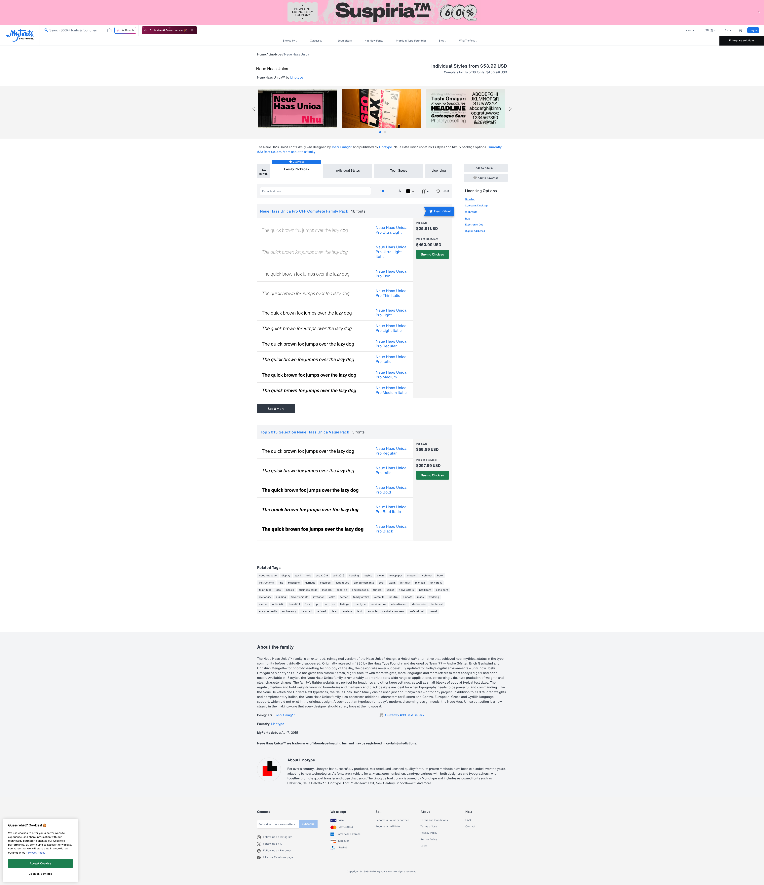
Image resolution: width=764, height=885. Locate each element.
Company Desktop (476, 205)
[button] (759, 12)
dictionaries (419, 604)
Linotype (275, 54)
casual (433, 611)
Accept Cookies (40, 863)
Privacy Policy (428, 832)
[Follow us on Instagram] (260, 837)
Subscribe (308, 824)
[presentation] (253, 109)
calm (332, 597)
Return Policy (428, 839)
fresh (308, 604)
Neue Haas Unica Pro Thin (391, 273)
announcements (364, 582)
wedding (434, 597)
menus (263, 604)
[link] (45, 30)
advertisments (299, 597)
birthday (405, 582)
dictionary (265, 597)
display (286, 575)
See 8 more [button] (276, 408)
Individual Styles (347, 170)
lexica (390, 590)
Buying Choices (432, 254)
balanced (306, 611)
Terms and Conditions (434, 820)
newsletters (406, 590)
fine (281, 582)
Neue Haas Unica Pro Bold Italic (391, 509)
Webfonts (471, 212)
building (281, 597)
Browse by (289, 40)
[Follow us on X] (260, 844)
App (467, 218)
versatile (379, 597)
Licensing (439, 170)
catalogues (342, 582)
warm (392, 582)
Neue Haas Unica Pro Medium (391, 374)
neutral (393, 597)
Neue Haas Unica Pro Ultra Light (391, 230)
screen (344, 597)
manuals (420, 582)
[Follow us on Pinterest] (260, 851)
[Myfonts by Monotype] (20, 35)
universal (436, 582)
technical (437, 604)
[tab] (380, 132)
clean (380, 575)
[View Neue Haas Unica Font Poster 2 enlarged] (381, 108)
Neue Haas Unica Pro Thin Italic (391, 293)
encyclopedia (360, 590)
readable (372, 611)
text (359, 611)
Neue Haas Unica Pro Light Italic (391, 328)
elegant (412, 575)
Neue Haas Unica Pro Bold (391, 490)
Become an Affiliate (387, 826)
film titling (265, 590)
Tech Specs (398, 170)
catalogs (325, 582)
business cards (308, 590)
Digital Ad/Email (475, 231)
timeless (347, 611)
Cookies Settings (40, 874)
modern (327, 590)
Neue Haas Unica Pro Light (391, 312)
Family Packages (296, 169)
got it (298, 575)
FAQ (468, 820)
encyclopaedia (268, 611)
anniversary (289, 611)
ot (326, 604)
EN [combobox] (727, 30)
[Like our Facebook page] (260, 857)
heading (354, 575)
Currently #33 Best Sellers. (405, 715)
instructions (266, 582)
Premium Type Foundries (411, 41)
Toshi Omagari (342, 147)
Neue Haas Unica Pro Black (391, 529)
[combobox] (89, 30)
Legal (423, 845)
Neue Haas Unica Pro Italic (391, 359)
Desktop (470, 199)
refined (321, 611)
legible (368, 575)
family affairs (361, 597)
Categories (316, 40)
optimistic (278, 604)
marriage (310, 582)
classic (290, 590)
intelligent (425, 590)
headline (341, 590)
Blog (441, 40)
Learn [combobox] (688, 30)
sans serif (442, 590)
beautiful (294, 604)
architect (426, 575)
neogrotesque (268, 575)
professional (416, 611)
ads (278, 590)
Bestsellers (344, 41)
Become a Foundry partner (392, 820)
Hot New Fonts (373, 41)
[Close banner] (192, 30)
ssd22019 (322, 575)
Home (261, 54)
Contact (470, 826)
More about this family (299, 151)
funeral (377, 590)
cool (381, 582)
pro (318, 604)
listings (344, 604)
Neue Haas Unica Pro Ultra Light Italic (391, 251)
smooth (407, 597)
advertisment (399, 604)
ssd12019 (338, 575)
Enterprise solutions (741, 40)
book (440, 575)
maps (420, 597)
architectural (378, 604)
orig (308, 575)
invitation (319, 597)
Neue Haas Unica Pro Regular (391, 343)
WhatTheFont (467, 40)
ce (333, 604)
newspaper (395, 575)
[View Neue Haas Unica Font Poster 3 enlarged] (465, 108)
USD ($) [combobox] (708, 30)
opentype (360, 604)
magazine (294, 582)
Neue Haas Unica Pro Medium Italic (391, 390)
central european (393, 611)
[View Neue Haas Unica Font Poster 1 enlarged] (297, 108)
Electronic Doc (474, 224)
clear (334, 611)
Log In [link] (753, 30)
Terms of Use (428, 826)
